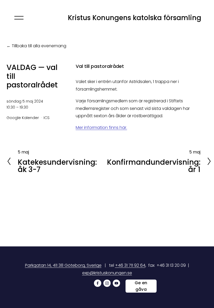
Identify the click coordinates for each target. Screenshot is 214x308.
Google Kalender (23, 117)
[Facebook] (97, 283)
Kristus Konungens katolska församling (134, 17)
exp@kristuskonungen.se (107, 273)
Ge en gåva (141, 286)
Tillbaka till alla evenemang (39, 46)
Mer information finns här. (101, 128)
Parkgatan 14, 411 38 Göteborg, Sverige (63, 265)
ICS (47, 117)
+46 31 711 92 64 (130, 265)
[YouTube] (116, 283)
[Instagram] (107, 283)
